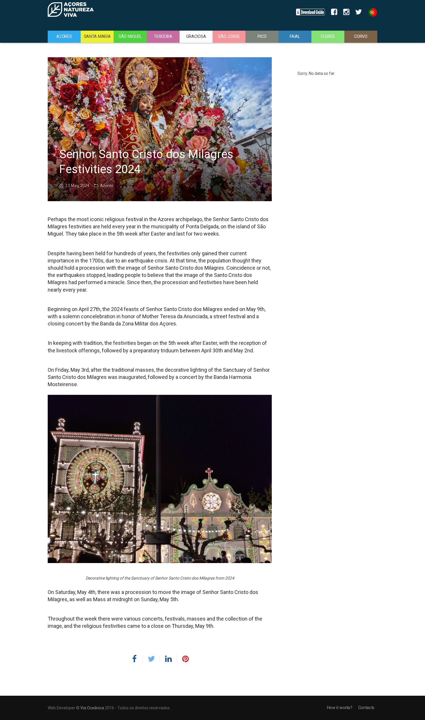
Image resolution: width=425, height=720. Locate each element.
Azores (106, 185)
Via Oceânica (92, 708)
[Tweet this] (151, 659)
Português (371, 12)
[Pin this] (183, 659)
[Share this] (136, 659)
